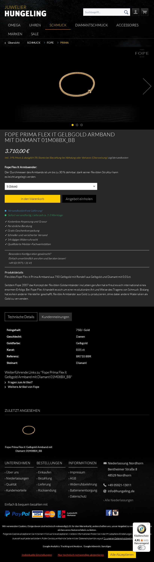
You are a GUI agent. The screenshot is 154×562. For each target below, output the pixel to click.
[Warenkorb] (144, 12)
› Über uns (12, 472)
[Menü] (148, 525)
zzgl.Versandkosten (118, 157)
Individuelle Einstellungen (37, 554)
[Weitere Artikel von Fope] (142, 53)
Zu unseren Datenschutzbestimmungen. (122, 538)
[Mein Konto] (135, 12)
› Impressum (77, 472)
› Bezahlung (44, 478)
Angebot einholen (79, 199)
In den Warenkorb (32, 199)
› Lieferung (44, 484)
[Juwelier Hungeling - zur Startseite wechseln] (25, 10)
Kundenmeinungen (55, 317)
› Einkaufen (44, 472)
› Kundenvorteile (15, 490)
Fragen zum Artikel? (20, 382)
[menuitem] (106, 12)
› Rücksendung (46, 490)
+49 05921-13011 (119, 485)
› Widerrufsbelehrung (83, 484)
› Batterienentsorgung (83, 490)
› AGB (72, 478)
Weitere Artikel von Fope (23, 386)
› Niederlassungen (17, 478)
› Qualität (11, 484)
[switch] (141, 547)
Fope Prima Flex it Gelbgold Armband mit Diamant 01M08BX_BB (28, 448)
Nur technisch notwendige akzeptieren (81, 554)
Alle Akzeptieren (122, 554)
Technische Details (21, 317)
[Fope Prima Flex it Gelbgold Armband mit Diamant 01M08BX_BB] (29, 430)
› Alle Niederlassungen (118, 500)
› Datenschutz (77, 496)
